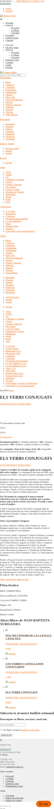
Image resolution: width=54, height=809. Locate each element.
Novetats (9, 23)
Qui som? (15, 28)
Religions (10, 107)
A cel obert (10, 211)
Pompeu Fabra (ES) (14, 376)
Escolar (3, 158)
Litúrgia (9, 95)
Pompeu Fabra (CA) (14, 373)
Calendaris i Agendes (15, 179)
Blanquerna (11, 214)
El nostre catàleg (9, 72)
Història (9, 129)
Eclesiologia (11, 90)
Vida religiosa (12, 115)
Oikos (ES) (10, 371)
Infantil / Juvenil (7, 144)
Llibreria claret (12, 38)
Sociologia (10, 139)
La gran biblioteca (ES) (16, 366)
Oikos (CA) (11, 368)
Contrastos (10, 216)
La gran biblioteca (13, 221)
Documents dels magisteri (17, 219)
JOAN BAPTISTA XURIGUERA (15, 404)
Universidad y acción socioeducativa (22, 383)
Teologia (9, 112)
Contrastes (10, 356)
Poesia (8, 197)
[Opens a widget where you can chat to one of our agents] (43, 804)
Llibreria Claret (12, 60)
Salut (8, 202)
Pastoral (9, 102)
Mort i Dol (10, 97)
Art (7, 177)
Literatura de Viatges (15, 192)
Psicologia (10, 136)
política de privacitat (30, 730)
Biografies (10, 124)
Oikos (8, 224)
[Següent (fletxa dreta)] (4, 808)
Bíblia (8, 82)
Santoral (9, 110)
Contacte (9, 40)
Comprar (12, 653)
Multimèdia (11, 194)
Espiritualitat (5, 78)
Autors (3, 236)
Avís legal (10, 795)
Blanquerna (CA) (13, 351)
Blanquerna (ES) (13, 353)
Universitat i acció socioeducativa (20, 231)
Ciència (9, 182)
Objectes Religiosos (14, 100)
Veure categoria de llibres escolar (14, 579)
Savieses (9, 229)
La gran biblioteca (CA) (16, 363)
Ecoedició (10, 35)
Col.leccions (5, 206)
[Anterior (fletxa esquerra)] (1, 808)
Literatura (10, 131)
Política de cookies (14, 800)
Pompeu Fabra (12, 226)
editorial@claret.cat (14, 767)
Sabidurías (10, 378)
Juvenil (9, 153)
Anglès (9, 174)
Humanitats (5, 119)
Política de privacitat (14, 798)
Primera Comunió (13, 105)
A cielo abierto (12, 348)
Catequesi (10, 85)
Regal (8, 199)
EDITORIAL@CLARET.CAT (30, 1)
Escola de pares (12, 148)
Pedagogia (10, 134)
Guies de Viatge (13, 189)
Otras (11, 390)
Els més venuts (12, 47)
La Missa (15, 30)
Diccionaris (11, 187)
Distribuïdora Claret (14, 786)
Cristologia (10, 87)
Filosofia (9, 126)
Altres (2, 167)
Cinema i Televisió (14, 184)
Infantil (9, 151)
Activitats (15, 33)
